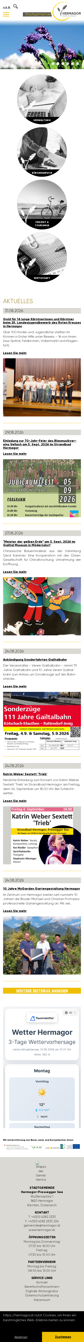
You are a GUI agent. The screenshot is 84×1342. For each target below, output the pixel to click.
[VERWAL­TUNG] (42, 99)
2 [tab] (58, 64)
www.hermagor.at (42, 1230)
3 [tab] (63, 64)
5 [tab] (73, 64)
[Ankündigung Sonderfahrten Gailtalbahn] (42, 720)
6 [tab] (77, 64)
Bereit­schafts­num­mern (42, 1286)
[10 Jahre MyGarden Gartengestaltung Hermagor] (42, 945)
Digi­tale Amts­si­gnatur (42, 1291)
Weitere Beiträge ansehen (42, 991)
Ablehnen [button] (21, 1337)
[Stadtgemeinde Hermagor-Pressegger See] (52, 11)
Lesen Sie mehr (15, 353)
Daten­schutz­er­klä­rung (42, 1295)
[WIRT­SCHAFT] (42, 257)
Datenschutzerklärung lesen (25, 1325)
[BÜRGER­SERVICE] (42, 152)
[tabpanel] (42, 44)
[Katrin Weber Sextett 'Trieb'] (42, 835)
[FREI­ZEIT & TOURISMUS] (42, 204)
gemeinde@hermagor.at (42, 1225)
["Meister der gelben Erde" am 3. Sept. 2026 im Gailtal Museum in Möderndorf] (42, 606)
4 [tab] (68, 64)
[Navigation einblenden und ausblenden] (6, 14)
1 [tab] (53, 64)
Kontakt (42, 1282)
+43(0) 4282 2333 (43, 1217)
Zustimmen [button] (63, 1337)
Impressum (42, 1300)
